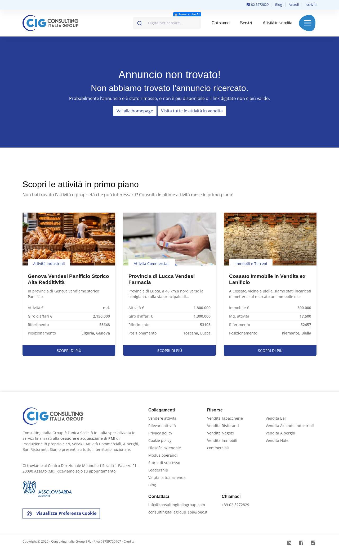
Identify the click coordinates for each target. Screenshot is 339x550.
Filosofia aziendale (164, 447)
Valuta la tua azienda (167, 477)
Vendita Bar (276, 418)
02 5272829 (259, 4)
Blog (278, 4)
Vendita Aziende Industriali (290, 425)
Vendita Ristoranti (223, 425)
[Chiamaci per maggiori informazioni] (313, 542)
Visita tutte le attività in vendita (192, 111)
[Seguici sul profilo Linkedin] (290, 542)
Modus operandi (163, 455)
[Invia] (139, 22)
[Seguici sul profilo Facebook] (302, 542)
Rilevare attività (162, 425)
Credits (129, 541)
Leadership (158, 470)
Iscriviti (310, 4)
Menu (307, 23)
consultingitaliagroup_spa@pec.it (177, 512)
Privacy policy (160, 433)
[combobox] (167, 23)
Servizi (246, 23)
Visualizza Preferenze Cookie (65, 513)
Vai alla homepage (135, 111)
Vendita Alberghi (280, 433)
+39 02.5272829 (235, 504)
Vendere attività (162, 418)
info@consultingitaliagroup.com (176, 504)
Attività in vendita (277, 23)
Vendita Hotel (277, 440)
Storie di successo (164, 462)
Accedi (294, 4)
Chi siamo (221, 23)
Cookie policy (159, 440)
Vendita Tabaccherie (225, 418)
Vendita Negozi (220, 433)
